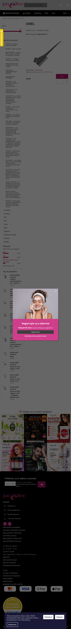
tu (29, 620)
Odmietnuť (48, 617)
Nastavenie (12, 624)
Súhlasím (59, 617)
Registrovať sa (35, 332)
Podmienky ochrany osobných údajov (35, 336)
